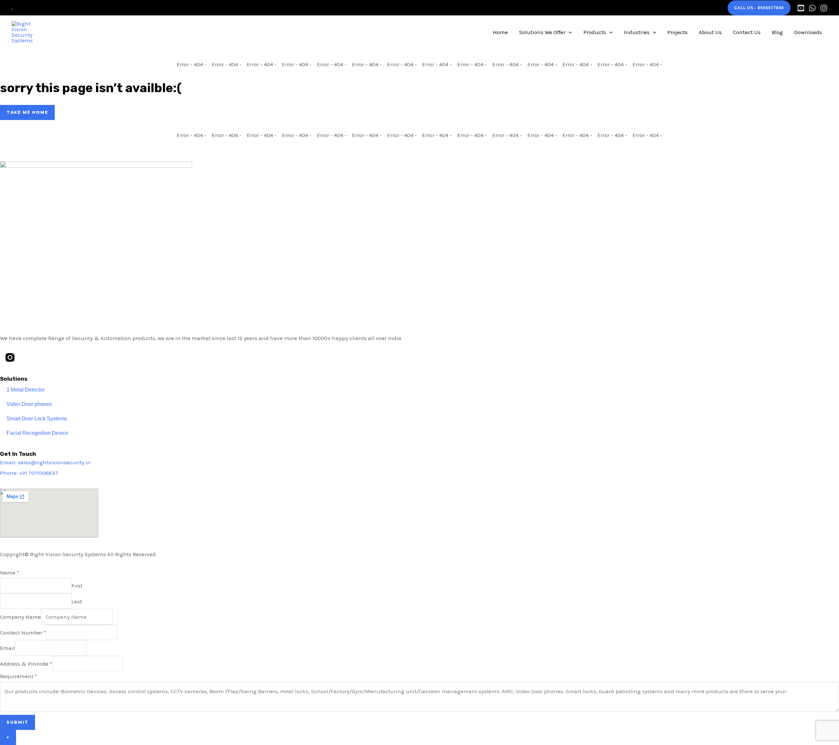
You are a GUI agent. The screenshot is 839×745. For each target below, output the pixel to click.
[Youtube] (801, 8)
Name (9, 572)
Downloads (808, 32)
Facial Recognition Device (37, 433)
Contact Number (23, 632)
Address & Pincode (26, 663)
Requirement (18, 676)
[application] (568, 32)
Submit (18, 722)
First (77, 585)
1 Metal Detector (26, 390)
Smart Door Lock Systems (37, 418)
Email (7, 648)
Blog (777, 32)
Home (500, 32)
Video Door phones (29, 404)
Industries (637, 32)
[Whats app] (812, 8)
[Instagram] (824, 8)
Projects (677, 32)
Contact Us (747, 32)
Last (76, 601)
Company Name (20, 617)
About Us (710, 32)
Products (594, 32)
